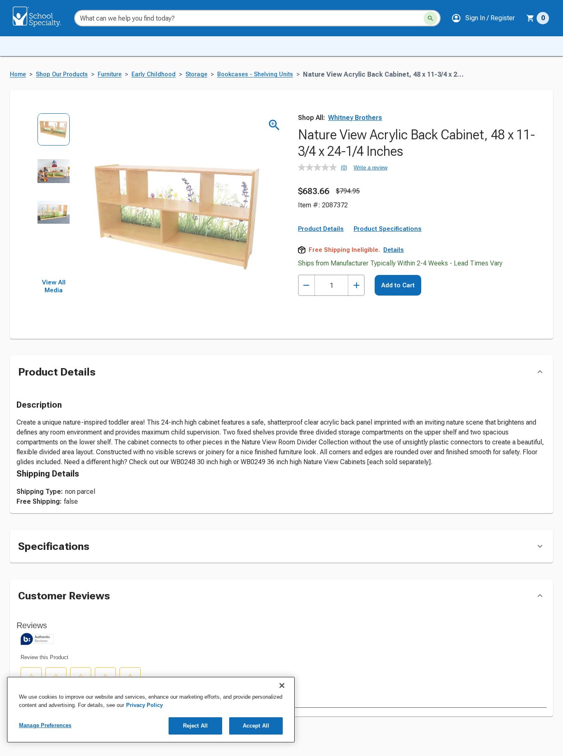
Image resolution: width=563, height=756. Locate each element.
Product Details (321, 228)
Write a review (370, 167)
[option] (54, 134)
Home (18, 74)
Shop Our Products (62, 74)
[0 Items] (530, 18)
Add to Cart (398, 285)
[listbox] (54, 196)
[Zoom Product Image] (274, 125)
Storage (196, 74)
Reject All (195, 726)
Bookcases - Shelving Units (255, 74)
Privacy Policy (144, 705)
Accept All (256, 726)
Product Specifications (388, 228)
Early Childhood (153, 74)
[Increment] (356, 285)
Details (393, 250)
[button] (483, 18)
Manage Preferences (45, 725)
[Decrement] (306, 285)
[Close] (282, 685)
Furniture (110, 74)
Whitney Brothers (355, 118)
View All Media (54, 286)
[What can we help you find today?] (430, 18)
